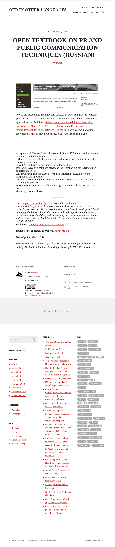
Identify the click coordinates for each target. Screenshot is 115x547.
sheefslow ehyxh (52, 357)
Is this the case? (52, 349)
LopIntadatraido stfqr (55, 353)
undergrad (84, 445)
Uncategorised (18, 413)
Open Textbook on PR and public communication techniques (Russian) (57, 509)
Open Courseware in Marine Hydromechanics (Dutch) (77, 287)
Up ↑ (104, 540)
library (82, 395)
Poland (83, 422)
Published (15, 410)
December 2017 (18, 391)
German (83, 372)
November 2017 (18, 395)
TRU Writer (15, 540)
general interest (86, 368)
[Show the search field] (103, 12)
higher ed (84, 376)
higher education (86, 380)
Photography (85, 418)
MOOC (82, 403)
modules (93, 399)
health (94, 372)
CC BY (82, 349)
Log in (14, 432)
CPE (100, 357)
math (82, 399)
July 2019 (15, 364)
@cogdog (96, 540)
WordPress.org (18, 443)
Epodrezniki (84, 365)
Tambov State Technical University (47, 224)
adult (82, 342)
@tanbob (58, 62)
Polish (94, 422)
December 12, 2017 (57, 32)
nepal (93, 403)
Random (94, 12)
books (82, 345)
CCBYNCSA (95, 349)
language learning (87, 391)
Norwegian (84, 411)
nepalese (83, 407)
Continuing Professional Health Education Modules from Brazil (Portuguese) (57, 462)
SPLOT (31, 540)
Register (15, 428)
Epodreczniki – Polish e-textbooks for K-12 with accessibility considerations (58, 441)
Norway (96, 407)
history (83, 384)
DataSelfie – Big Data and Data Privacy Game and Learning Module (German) (58, 371)
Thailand (93, 441)
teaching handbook (87, 434)
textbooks (96, 437)
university (98, 445)
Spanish (96, 430)
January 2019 (17, 368)
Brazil (93, 345)
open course (85, 414)
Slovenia (83, 430)
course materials (86, 357)
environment (85, 361)
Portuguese (95, 426)
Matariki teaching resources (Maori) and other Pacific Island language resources (58, 382)
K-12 (82, 388)
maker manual (96, 395)
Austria (93, 342)
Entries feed (16, 436)
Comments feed (18, 439)
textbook (83, 437)
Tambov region (61, 230)
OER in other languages (38, 10)
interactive (96, 384)
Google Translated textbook (35, 203)
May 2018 (16, 376)
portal (82, 426)
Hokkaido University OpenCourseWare (81, 282)
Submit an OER (79, 12)
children (83, 353)
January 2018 (17, 387)
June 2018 (16, 372)
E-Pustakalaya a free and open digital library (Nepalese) (56, 452)
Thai (82, 441)
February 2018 (18, 384)
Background (98, 7)
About (85, 7)
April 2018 (16, 380)
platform (99, 418)
